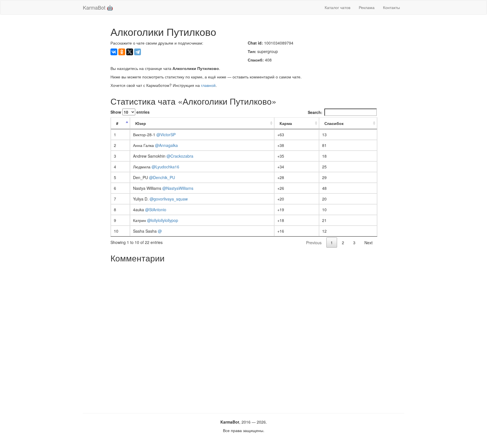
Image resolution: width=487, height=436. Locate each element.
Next (368, 242)
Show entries (130, 112)
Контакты (391, 7)
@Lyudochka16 (165, 166)
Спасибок (334, 123)
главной (208, 85)
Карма (286, 123)
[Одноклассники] (121, 52)
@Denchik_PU (162, 177)
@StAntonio (155, 209)
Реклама (367, 7)
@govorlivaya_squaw (169, 199)
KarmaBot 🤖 (98, 7)
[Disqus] (243, 335)
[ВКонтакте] (113, 52)
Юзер (140, 123)
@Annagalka (166, 145)
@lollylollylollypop (162, 220)
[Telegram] (137, 52)
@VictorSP (166, 134)
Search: (315, 112)
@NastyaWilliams (177, 188)
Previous (314, 242)
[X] (129, 52)
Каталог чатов (337, 7)
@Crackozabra (180, 156)
